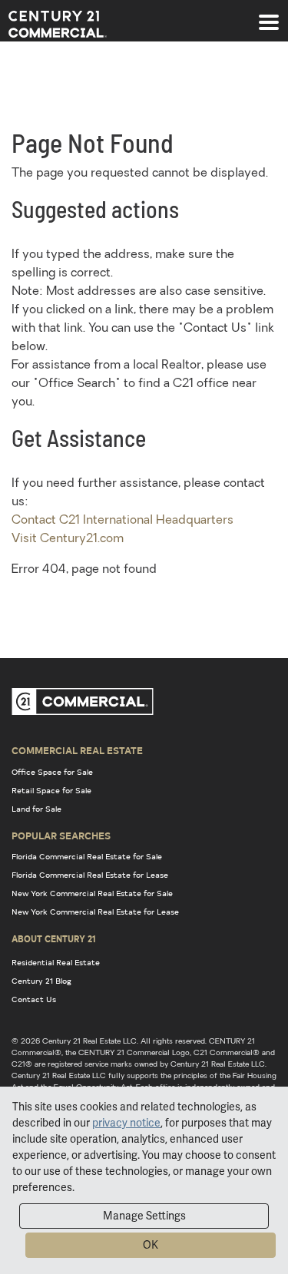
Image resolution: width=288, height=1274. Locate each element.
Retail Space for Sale (51, 790)
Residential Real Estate (56, 962)
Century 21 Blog (41, 980)
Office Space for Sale (52, 771)
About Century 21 (54, 938)
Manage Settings (144, 1216)
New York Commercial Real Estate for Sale (92, 893)
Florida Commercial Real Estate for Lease (90, 874)
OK (150, 1245)
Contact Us (34, 999)
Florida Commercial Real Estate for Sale (87, 856)
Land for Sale (36, 808)
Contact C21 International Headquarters (122, 521)
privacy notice (126, 1123)
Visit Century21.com (68, 539)
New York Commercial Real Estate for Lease (95, 911)
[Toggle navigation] (269, 14)
